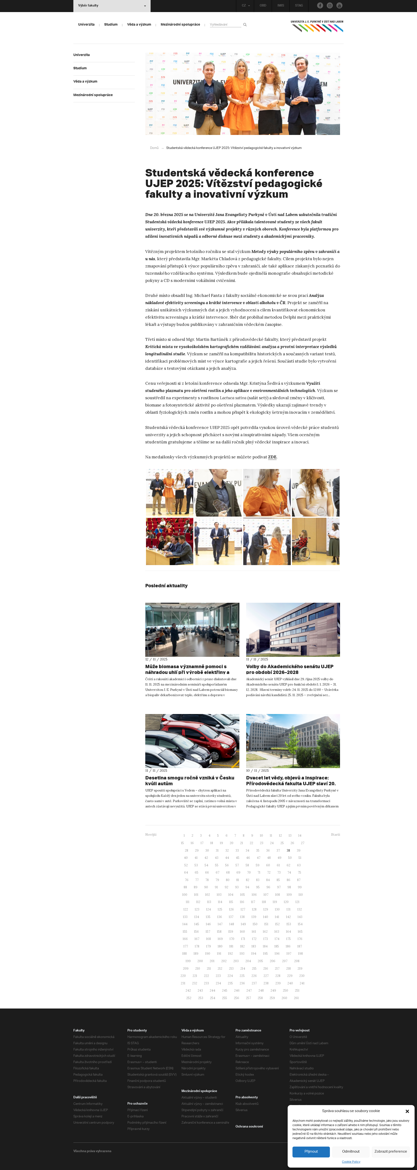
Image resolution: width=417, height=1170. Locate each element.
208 (296, 961)
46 (248, 858)
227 (266, 976)
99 (300, 887)
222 (206, 976)
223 (218, 976)
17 (202, 843)
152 (277, 924)
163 (276, 932)
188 (184, 954)
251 (297, 990)
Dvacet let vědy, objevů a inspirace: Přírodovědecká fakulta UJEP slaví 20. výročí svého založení (291, 783)
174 (277, 939)
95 (258, 887)
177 (185, 946)
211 (209, 969)
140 (265, 917)
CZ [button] (244, 6)
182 (242, 946)
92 (226, 887)
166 (185, 939)
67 (217, 872)
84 (268, 880)
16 (192, 843)
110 (301, 895)
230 (302, 976)
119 (275, 902)
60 (268, 865)
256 (236, 998)
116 (242, 902)
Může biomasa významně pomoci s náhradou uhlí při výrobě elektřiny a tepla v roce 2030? (187, 672)
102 (207, 895)
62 (288, 865)
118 (264, 902)
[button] (407, 1111)
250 (285, 990)
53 (196, 865)
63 (299, 865)
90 (206, 887)
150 (255, 924)
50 (290, 858)
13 (290, 836)
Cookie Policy (351, 1162)
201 (212, 961)
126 (231, 909)
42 (206, 858)
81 (237, 880)
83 (257, 880)
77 (197, 880)
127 (243, 909)
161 (254, 932)
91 (216, 887)
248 (261, 990)
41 (196, 858)
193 (242, 954)
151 (266, 924)
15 (182, 843)
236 (242, 983)
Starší (335, 835)
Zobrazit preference (391, 1152)
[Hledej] (246, 24)
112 (198, 902)
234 (218, 983)
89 (195, 887)
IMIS (281, 6)
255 (224, 998)
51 (300, 858)
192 (230, 954)
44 (227, 858)
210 (197, 969)
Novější (150, 835)
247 (249, 990)
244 (212, 990)
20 (231, 843)
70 (249, 872)
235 (230, 983)
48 (269, 858)
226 (254, 976)
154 (300, 924)
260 (284, 998)
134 (196, 917)
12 (280, 836)
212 (220, 969)
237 (254, 983)
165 (300, 932)
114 (220, 902)
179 (208, 946)
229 (289, 976)
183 (253, 946)
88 (185, 887)
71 (258, 872)
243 (200, 990)
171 (243, 939)
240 (290, 983)
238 (266, 983)
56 (227, 865)
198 (300, 954)
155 (185, 932)
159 (230, 932)
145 (196, 924)
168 (208, 939)
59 (257, 865)
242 (188, 990)
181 (231, 946)
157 (208, 932)
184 (265, 946)
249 (273, 990)
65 (196, 872)
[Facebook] (320, 5)
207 (284, 961)
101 (196, 895)
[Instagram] (330, 5)
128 (254, 909)
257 (248, 998)
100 (184, 895)
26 (292, 843)
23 (261, 843)
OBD (263, 6)
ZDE (272, 457)
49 (279, 858)
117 (253, 902)
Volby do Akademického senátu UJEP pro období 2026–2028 (290, 669)
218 (288, 969)
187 (299, 946)
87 (298, 880)
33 (237, 850)
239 (278, 983)
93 (237, 887)
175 (288, 939)
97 (279, 887)
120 (286, 902)
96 (268, 887)
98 (289, 887)
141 (277, 917)
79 (217, 880)
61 (278, 865)
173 (265, 939)
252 (188, 998)
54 (206, 865)
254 (212, 998)
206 (272, 961)
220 (183, 976)
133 (185, 917)
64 (186, 872)
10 (261, 836)
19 (221, 843)
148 (231, 924)
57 (237, 865)
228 (277, 976)
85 (278, 880)
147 (220, 924)
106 (254, 895)
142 (288, 917)
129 (265, 909)
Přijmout (311, 1152)
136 (219, 917)
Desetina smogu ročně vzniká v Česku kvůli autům (189, 780)
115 (231, 902)
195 (265, 954)
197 (288, 954)
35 (257, 850)
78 (207, 880)
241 (302, 983)
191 (219, 954)
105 (242, 895)
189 (196, 954)
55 (216, 865)
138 (242, 917)
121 (297, 902)
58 (247, 865)
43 (216, 858)
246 (237, 990)
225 (242, 976)
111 (187, 902)
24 (272, 843)
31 (217, 850)
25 (282, 843)
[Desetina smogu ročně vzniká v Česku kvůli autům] (192, 741)
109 (289, 895)
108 (277, 895)
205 (260, 961)
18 (211, 843)
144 (185, 924)
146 (208, 924)
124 (208, 909)
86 (288, 880)
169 (220, 939)
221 (195, 976)
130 (277, 909)
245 (224, 990)
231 (183, 983)
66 (207, 872)
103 (219, 895)
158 (219, 932)
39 (298, 850)
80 (227, 880)
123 (197, 909)
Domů (154, 148)
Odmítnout (351, 1152)
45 (237, 858)
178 (197, 946)
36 (268, 850)
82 (247, 880)
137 (231, 917)
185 (276, 946)
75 (299, 872)
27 (302, 843)
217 (277, 969)
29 (197, 850)
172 (254, 939)
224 (230, 976)
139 (253, 917)
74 (289, 872)
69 (238, 872)
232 (194, 983)
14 (299, 836)
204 (248, 961)
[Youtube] (339, 5)
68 (228, 872)
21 (241, 843)
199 (188, 961)
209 (185, 969)
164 (288, 932)
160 (242, 932)
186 (288, 946)
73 (279, 872)
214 (242, 969)
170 (231, 939)
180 (220, 946)
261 (296, 998)
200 (200, 961)
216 (265, 969)
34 (247, 850)
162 (265, 932)
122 (185, 909)
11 (271, 836)
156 (196, 932)
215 (254, 969)
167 (197, 939)
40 (186, 858)
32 (227, 850)
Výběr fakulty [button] (88, 6)
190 (207, 954)
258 (260, 998)
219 (300, 969)
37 (278, 850)
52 (186, 865)
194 (253, 954)
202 (224, 961)
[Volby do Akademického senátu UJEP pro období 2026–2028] (293, 630)
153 (288, 924)
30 (207, 850)
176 (300, 939)
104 (230, 895)
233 (206, 983)
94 (247, 887)
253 (200, 998)
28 (186, 850)
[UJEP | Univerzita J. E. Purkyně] (317, 28)
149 (243, 924)
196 (277, 954)
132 (299, 909)
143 (300, 917)
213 (231, 969)
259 (272, 998)
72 (269, 872)
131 (288, 909)
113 (209, 902)
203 (236, 961)
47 (258, 858)
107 (266, 895)
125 (220, 909)
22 (251, 843)
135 (208, 917)
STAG (299, 6)
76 (186, 880)
